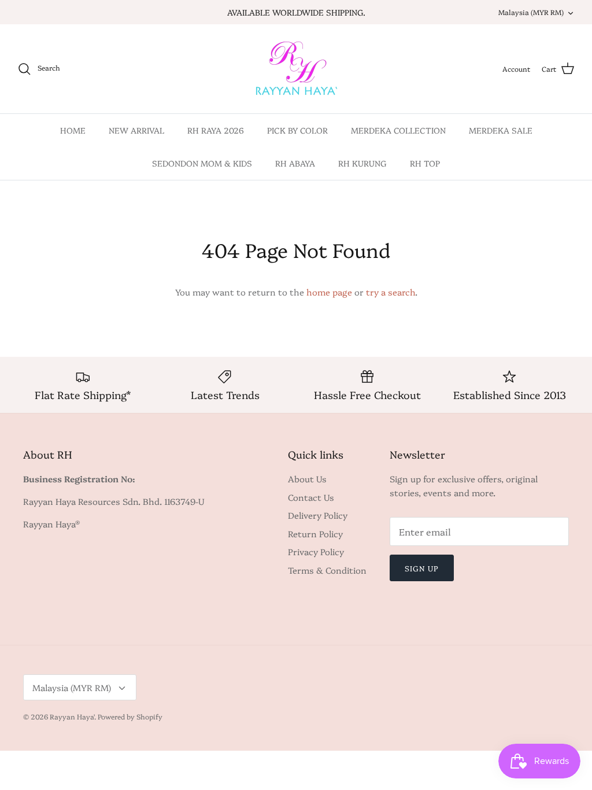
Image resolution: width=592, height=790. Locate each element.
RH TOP (425, 163)
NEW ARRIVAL (136, 130)
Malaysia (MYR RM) (531, 12)
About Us (307, 478)
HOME (73, 130)
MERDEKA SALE (500, 130)
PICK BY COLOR (297, 130)
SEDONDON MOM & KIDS (202, 163)
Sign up (422, 568)
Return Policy (315, 533)
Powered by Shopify (130, 716)
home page (329, 292)
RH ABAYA (295, 163)
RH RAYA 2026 (215, 130)
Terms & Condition (327, 570)
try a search (390, 292)
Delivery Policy (317, 515)
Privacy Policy (316, 551)
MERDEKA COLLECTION (398, 130)
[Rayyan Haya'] (296, 69)
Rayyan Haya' (72, 716)
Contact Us (311, 497)
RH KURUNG (362, 163)
